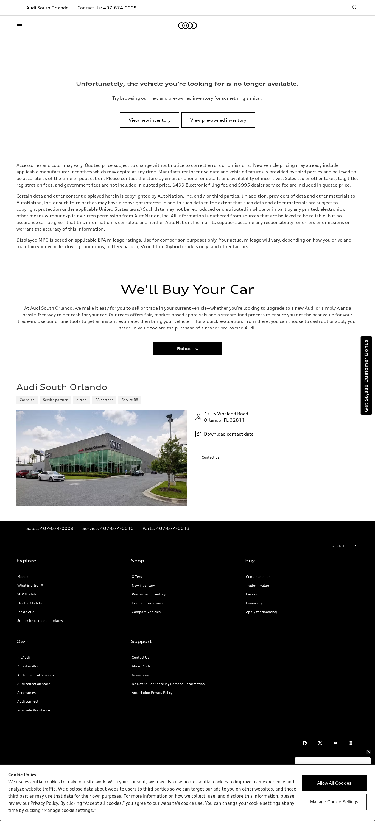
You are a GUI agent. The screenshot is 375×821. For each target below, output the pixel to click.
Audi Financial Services (35, 675)
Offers (137, 577)
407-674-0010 (117, 528)
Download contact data (229, 434)
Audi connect (27, 701)
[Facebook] (304, 743)
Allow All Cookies (334, 783)
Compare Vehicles (146, 612)
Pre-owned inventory (149, 594)
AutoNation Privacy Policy (152, 692)
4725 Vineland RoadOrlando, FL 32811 (226, 417)
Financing (254, 603)
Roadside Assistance (33, 710)
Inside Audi (26, 612)
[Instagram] (351, 743)
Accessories (26, 692)
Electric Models (29, 603)
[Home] (187, 25)
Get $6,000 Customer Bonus (366, 375)
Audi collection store (33, 684)
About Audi (141, 666)
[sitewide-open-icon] (355, 8)
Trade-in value (257, 585)
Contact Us (140, 657)
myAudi (23, 657)
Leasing (252, 594)
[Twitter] (320, 743)
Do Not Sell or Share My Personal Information (168, 684)
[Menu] (21, 26)
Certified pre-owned (148, 603)
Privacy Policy (44, 803)
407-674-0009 (120, 7)
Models (23, 577)
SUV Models (27, 594)
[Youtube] (335, 743)
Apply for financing (261, 612)
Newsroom (140, 675)
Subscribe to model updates (40, 620)
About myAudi (28, 666)
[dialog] (187, 792)
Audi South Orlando (47, 7)
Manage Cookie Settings (334, 802)
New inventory (143, 585)
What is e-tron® (30, 585)
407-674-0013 (173, 528)
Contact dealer (258, 577)
